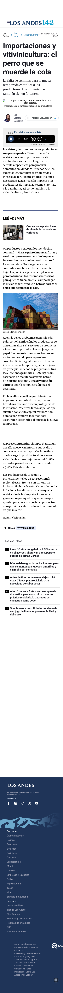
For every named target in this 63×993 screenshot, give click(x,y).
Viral (9, 892)
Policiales (12, 853)
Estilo (10, 879)
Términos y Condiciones (19, 918)
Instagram (15, 803)
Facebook (8, 803)
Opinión (11, 870)
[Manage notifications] (56, 980)
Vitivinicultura (25, 528)
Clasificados (13, 914)
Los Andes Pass (15, 905)
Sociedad (12, 848)
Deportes (11, 857)
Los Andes (6, 35)
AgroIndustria (14, 883)
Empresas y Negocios (18, 875)
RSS (9, 927)
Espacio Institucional (17, 896)
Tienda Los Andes (16, 909)
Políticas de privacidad (18, 923)
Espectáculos (14, 861)
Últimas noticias (15, 835)
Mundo (10, 866)
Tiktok (22, 803)
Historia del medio (16, 931)
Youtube (37, 803)
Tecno (10, 888)
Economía (12, 844)
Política (11, 840)
